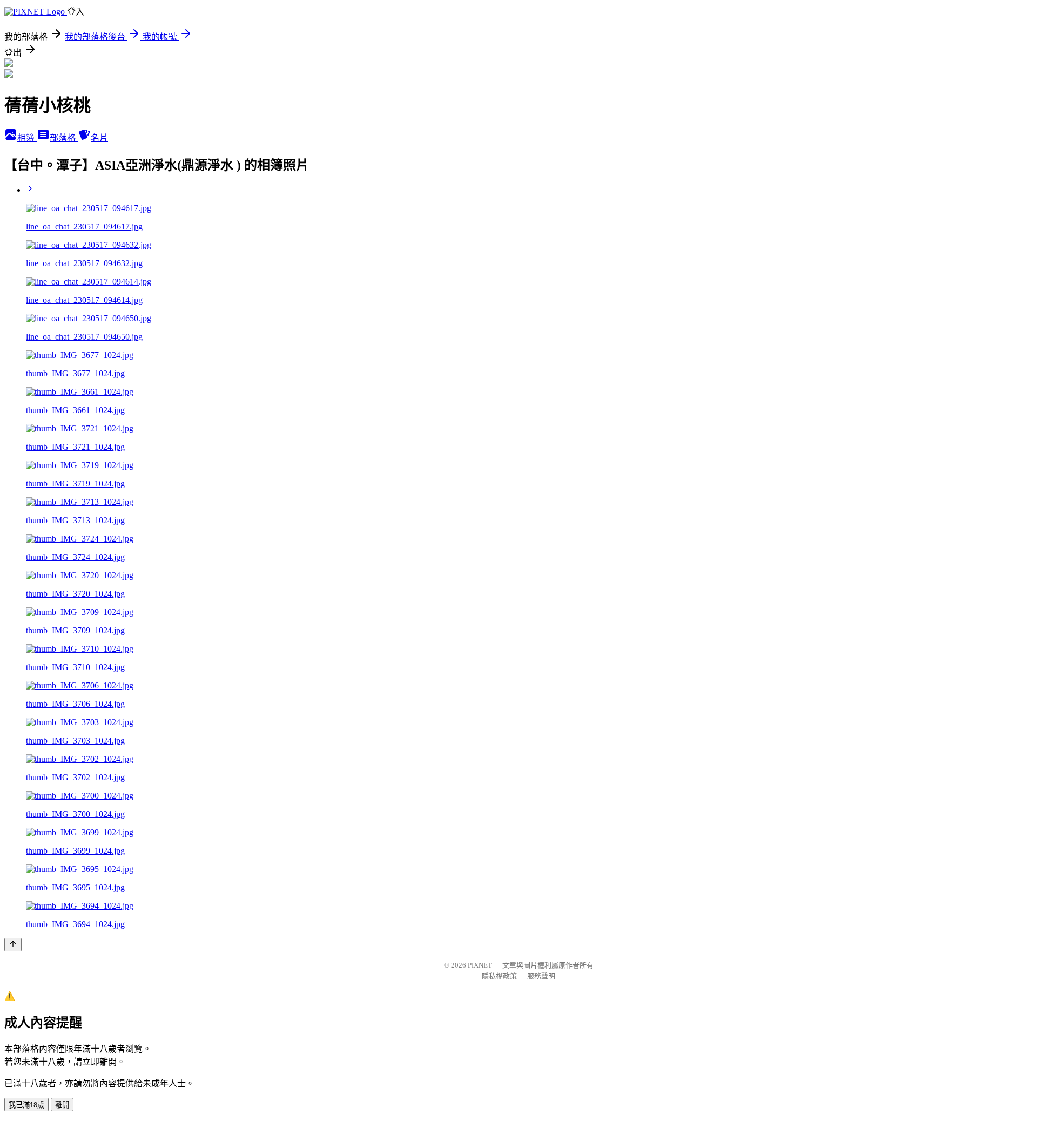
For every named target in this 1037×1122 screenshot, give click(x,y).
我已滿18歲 (26, 1105)
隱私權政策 (499, 976)
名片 (99, 138)
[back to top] (13, 944)
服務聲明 (541, 976)
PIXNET (480, 965)
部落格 (64, 138)
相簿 (27, 138)
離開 (62, 1105)
